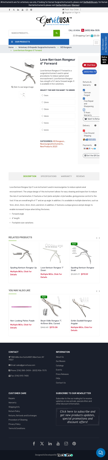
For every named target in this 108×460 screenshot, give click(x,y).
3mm (46, 109)
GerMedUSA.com (90, 2)
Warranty (12, 403)
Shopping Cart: (87, 35)
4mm (46, 116)
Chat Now (91, 65)
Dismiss (75, 5)
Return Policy (14, 411)
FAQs (58, 378)
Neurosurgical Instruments (51, 144)
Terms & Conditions (17, 428)
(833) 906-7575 (90, 72)
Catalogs (60, 366)
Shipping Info (14, 407)
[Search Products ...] (56, 33)
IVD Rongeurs (58, 141)
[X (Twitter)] (15, 10)
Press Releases (62, 374)
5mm (46, 123)
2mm (46, 102)
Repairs (12, 398)
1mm (45, 95)
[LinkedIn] (19, 10)
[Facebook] (11, 10)
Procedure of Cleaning (18, 420)
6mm (46, 130)
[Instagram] (28, 10)
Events (59, 370)
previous (97, 238)
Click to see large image (23, 87)
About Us (60, 357)
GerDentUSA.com (63, 5)
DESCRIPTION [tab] (29, 176)
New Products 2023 (48, 146)
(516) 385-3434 (24, 370)
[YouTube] (24, 10)
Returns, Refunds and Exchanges (23, 416)
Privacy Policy (15, 424)
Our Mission (60, 361)
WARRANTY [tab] (66, 176)
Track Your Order (71, 9)
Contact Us (61, 383)
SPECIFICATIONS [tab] (49, 176)
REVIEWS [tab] (80, 176)
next (99, 238)
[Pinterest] (32, 10)
